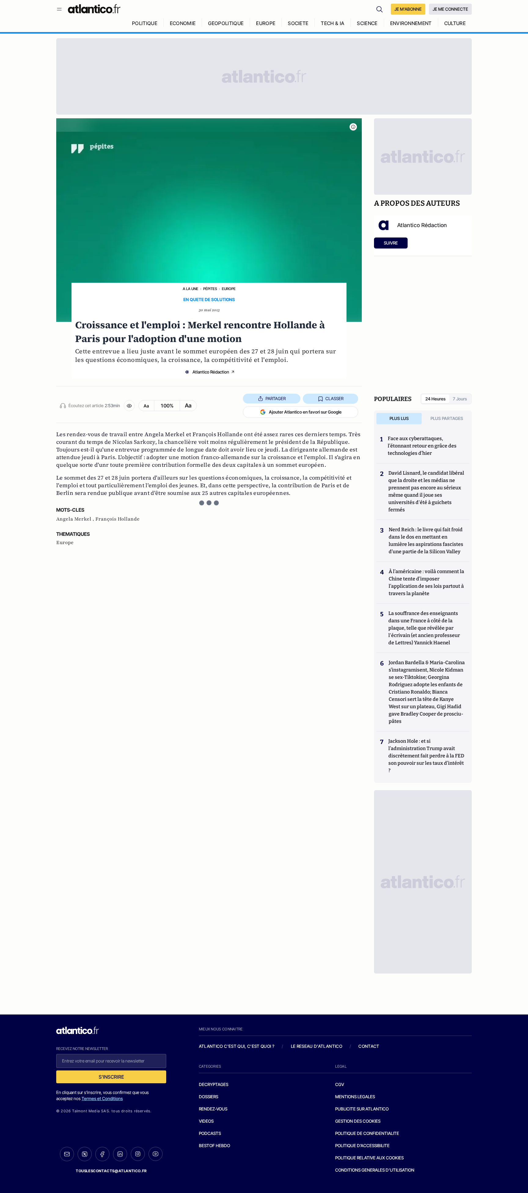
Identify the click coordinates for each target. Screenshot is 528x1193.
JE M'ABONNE (408, 9)
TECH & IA (332, 23)
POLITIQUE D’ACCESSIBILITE (362, 1145)
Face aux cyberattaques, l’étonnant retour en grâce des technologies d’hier (422, 446)
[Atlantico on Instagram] (138, 1154)
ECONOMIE (183, 23)
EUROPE (265, 23)
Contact (368, 1046)
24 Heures (435, 398)
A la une (190, 288)
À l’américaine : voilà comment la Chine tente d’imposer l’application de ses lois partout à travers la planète (426, 582)
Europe (229, 288)
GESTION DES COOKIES (357, 1121)
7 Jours (460, 398)
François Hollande (117, 519)
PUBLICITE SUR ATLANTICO (362, 1108)
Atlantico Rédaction (211, 371)
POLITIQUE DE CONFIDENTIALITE (367, 1133)
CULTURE (455, 23)
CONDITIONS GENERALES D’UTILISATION (374, 1170)
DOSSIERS (208, 1096)
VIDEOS (206, 1121)
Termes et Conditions (102, 1098)
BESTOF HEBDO (214, 1145)
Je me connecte (450, 9)
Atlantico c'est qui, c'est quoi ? (237, 1046)
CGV (339, 1084)
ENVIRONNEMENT (411, 23)
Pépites (210, 288)
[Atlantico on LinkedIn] (120, 1154)
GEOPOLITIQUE (226, 23)
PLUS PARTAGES (447, 418)
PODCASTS (210, 1133)
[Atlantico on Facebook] (102, 1154)
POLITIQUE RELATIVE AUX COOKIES (369, 1157)
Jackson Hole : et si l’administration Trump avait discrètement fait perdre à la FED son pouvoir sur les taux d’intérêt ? (426, 755)
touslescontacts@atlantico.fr (111, 1171)
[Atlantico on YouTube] (155, 1154)
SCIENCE (367, 23)
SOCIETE (298, 23)
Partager (276, 398)
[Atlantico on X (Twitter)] (85, 1154)
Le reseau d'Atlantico (316, 1046)
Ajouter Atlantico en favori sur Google (305, 411)
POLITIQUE (144, 23)
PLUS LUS (399, 418)
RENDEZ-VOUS (213, 1108)
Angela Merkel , (75, 519)
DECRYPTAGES (213, 1084)
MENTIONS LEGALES (355, 1096)
